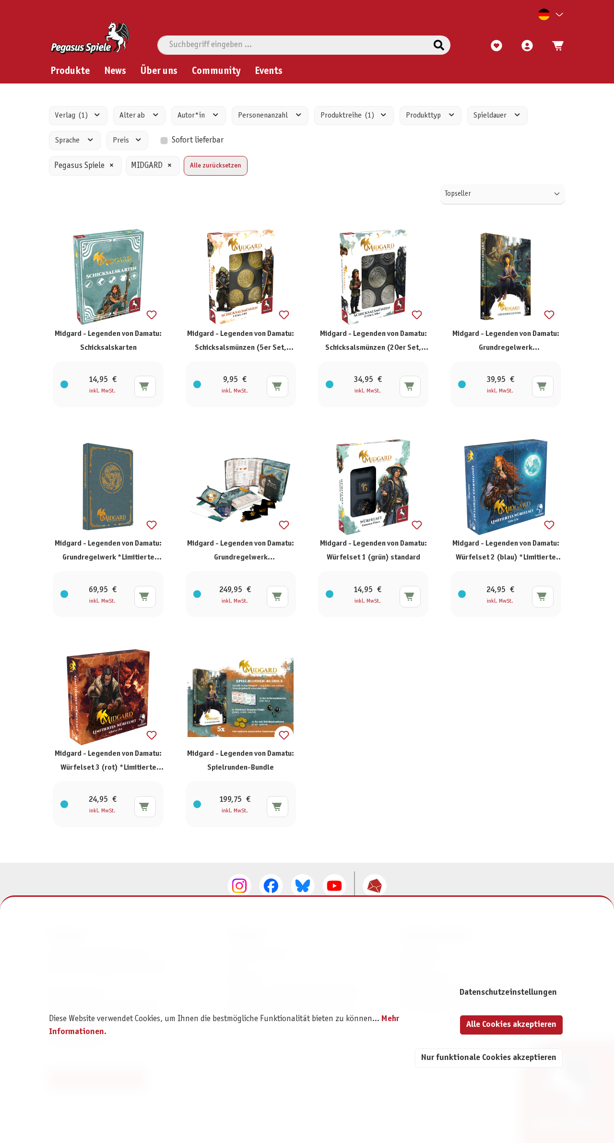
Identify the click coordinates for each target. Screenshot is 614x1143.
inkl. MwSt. (102, 391)
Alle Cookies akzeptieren (511, 1025)
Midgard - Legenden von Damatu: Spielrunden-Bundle (240, 760)
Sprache (68, 140)
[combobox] (292, 45)
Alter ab (132, 115)
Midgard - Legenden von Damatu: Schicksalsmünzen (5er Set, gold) (240, 343)
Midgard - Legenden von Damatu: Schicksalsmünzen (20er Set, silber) (373, 343)
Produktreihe (347, 115)
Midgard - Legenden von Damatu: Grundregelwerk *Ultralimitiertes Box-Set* (240, 553)
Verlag (71, 115)
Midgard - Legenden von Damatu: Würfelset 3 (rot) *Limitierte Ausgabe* (108, 763)
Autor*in (191, 115)
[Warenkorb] (555, 46)
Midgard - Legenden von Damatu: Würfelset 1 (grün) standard (373, 550)
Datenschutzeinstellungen (508, 992)
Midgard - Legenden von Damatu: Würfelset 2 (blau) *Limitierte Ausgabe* (505, 553)
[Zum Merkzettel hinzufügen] (151, 315)
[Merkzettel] (496, 46)
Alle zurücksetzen (215, 166)
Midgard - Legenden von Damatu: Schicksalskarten (108, 340)
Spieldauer (490, 115)
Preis (121, 140)
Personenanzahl (263, 115)
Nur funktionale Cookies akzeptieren (488, 1058)
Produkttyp (424, 115)
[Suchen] (438, 45)
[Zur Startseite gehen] (90, 38)
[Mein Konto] (527, 46)
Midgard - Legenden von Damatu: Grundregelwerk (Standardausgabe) (505, 343)
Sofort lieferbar (198, 140)
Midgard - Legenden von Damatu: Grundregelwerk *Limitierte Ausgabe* (108, 553)
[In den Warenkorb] (145, 386)
